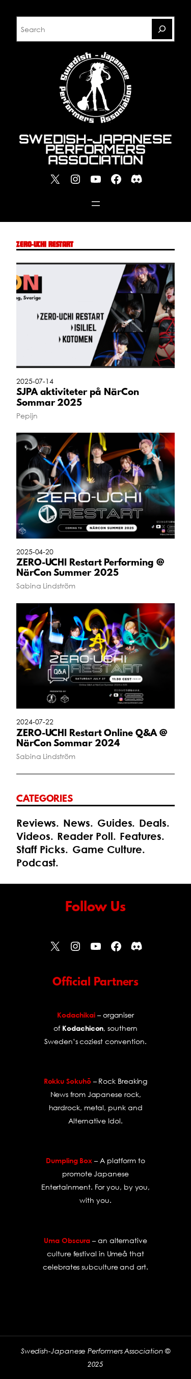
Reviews (36, 823)
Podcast (36, 862)
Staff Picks (40, 849)
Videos (33, 836)
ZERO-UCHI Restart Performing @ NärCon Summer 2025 (90, 568)
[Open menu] (96, 204)
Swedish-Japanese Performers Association (95, 149)
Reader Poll (85, 836)
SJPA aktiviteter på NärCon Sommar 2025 (77, 398)
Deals (153, 823)
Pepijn (27, 415)
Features (140, 836)
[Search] (162, 29)
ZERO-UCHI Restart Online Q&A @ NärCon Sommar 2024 (91, 739)
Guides (114, 823)
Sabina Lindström (45, 585)
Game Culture (107, 849)
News (76, 823)
